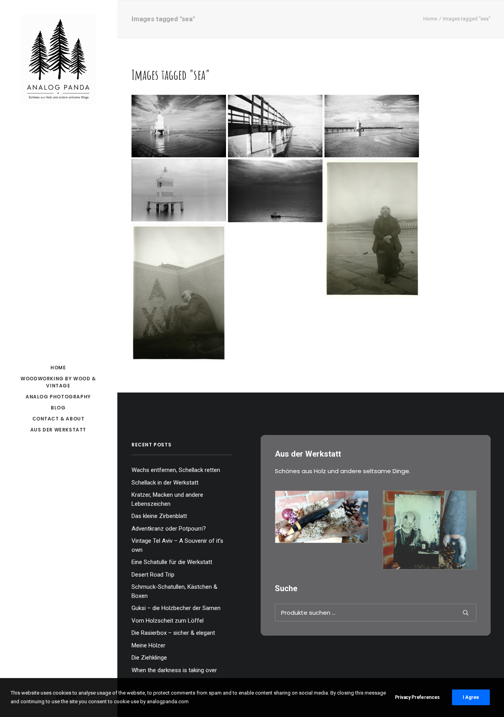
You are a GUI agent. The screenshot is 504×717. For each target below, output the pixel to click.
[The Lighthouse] (179, 190)
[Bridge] (275, 126)
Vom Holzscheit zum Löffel (168, 620)
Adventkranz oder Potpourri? (169, 528)
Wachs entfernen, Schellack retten (176, 470)
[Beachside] (371, 126)
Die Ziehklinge (149, 657)
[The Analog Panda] (58, 59)
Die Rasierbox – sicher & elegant (173, 632)
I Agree (471, 697)
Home (430, 19)
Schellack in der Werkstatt (165, 482)
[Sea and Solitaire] (275, 190)
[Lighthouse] (179, 126)
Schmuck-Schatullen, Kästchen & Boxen (174, 591)
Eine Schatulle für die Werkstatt (172, 562)
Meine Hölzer (148, 645)
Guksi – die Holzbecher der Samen (176, 608)
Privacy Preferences (417, 697)
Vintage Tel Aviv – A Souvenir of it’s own (177, 545)
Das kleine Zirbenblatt (159, 516)
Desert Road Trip (153, 574)
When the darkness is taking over (174, 670)
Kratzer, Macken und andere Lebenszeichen (167, 499)
